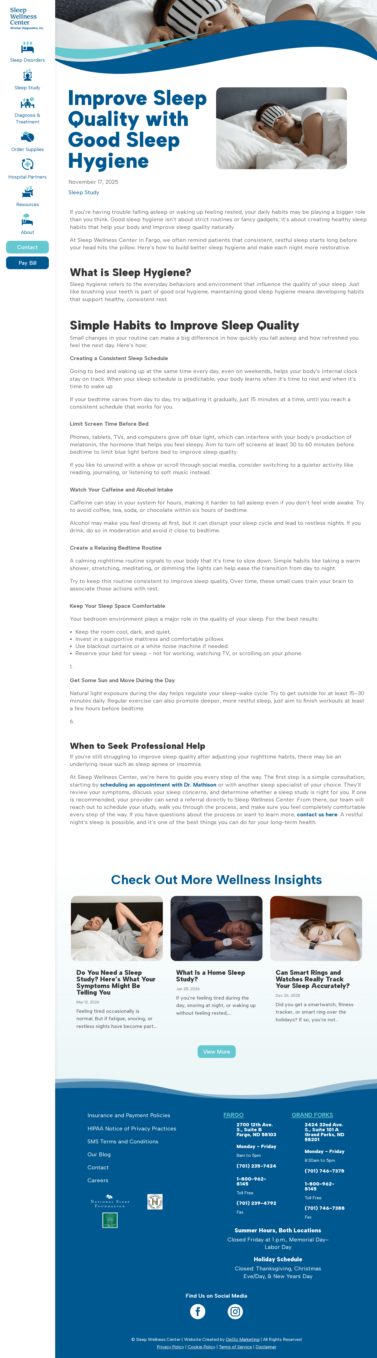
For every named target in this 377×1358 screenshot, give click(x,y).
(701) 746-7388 (325, 1208)
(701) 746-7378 (324, 1171)
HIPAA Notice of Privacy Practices (131, 1128)
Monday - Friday (257, 1146)
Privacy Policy (170, 1346)
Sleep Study (83, 192)
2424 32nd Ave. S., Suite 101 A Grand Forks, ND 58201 (324, 1132)
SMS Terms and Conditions (122, 1141)
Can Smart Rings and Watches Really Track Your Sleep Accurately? (313, 979)
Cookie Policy (201, 1346)
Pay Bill (27, 263)
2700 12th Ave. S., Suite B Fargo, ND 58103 (256, 1130)
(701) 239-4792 (256, 1203)
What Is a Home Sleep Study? (210, 975)
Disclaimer (266, 1346)
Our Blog (99, 1154)
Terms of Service (235, 1346)
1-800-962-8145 (251, 1181)
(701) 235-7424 (256, 1166)
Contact (27, 247)
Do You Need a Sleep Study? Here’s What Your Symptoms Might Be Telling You (116, 982)
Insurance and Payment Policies (128, 1115)
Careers (97, 1180)
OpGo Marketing (242, 1339)
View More (216, 1051)
